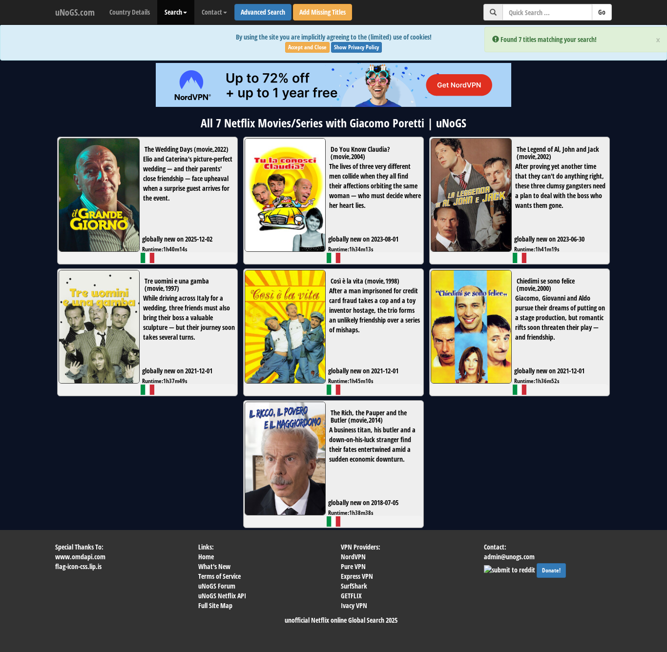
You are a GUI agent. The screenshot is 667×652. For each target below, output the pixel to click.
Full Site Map (215, 605)
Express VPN (357, 576)
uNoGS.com (75, 12)
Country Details (129, 12)
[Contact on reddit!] (510, 568)
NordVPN (353, 556)
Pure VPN (353, 566)
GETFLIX (351, 595)
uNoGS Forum (216, 586)
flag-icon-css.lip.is (78, 566)
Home (206, 556)
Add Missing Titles (322, 12)
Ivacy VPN (354, 605)
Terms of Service (219, 576)
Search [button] (173, 12)
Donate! (551, 570)
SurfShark (354, 586)
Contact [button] (212, 12)
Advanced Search (263, 12)
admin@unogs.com (509, 556)
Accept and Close (307, 47)
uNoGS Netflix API (222, 595)
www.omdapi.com (80, 556)
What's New (214, 566)
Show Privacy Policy (356, 47)
